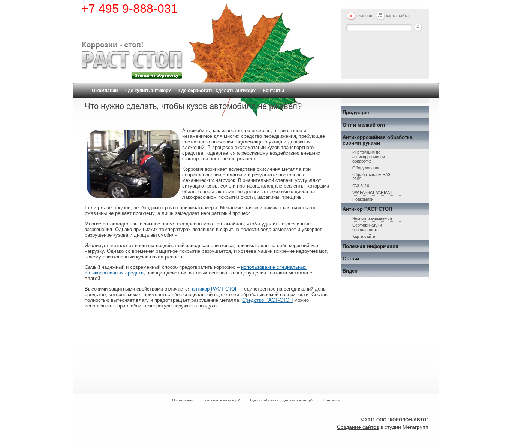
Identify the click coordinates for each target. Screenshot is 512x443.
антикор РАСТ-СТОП (215, 289)
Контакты (273, 90)
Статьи (351, 258)
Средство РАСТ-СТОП (267, 300)
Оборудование (366, 168)
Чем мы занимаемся (372, 218)
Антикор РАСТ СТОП (367, 209)
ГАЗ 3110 (360, 185)
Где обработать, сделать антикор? (217, 90)
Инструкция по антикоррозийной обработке (368, 156)
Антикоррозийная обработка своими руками (377, 140)
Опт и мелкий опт (364, 125)
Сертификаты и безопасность (367, 227)
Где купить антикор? (148, 90)
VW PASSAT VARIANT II (374, 192)
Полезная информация (370, 246)
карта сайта (397, 15)
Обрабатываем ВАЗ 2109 (371, 176)
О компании (105, 90)
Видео (350, 271)
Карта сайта (363, 236)
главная (364, 15)
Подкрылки (362, 199)
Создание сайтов (358, 427)
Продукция (356, 112)
